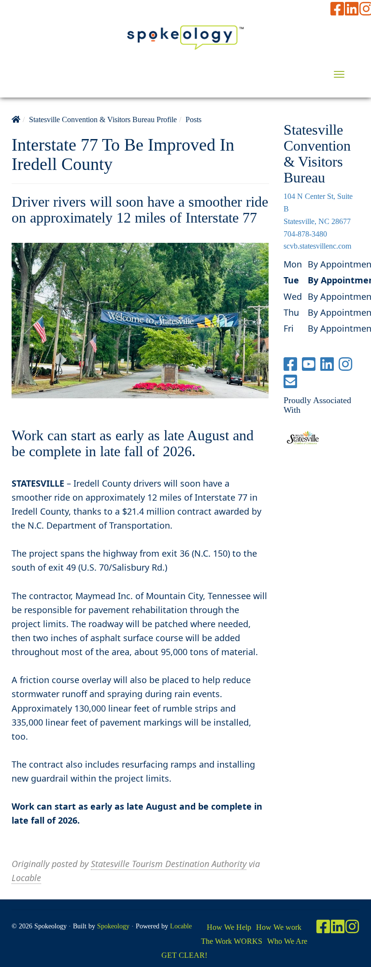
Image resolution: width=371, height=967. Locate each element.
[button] (339, 74)
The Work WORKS (231, 941)
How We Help (229, 927)
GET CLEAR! (184, 955)
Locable (26, 877)
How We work (278, 927)
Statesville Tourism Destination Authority (168, 863)
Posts (193, 119)
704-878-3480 (305, 234)
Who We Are (287, 941)
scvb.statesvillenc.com (317, 246)
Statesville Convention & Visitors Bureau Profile (103, 119)
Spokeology (113, 926)
